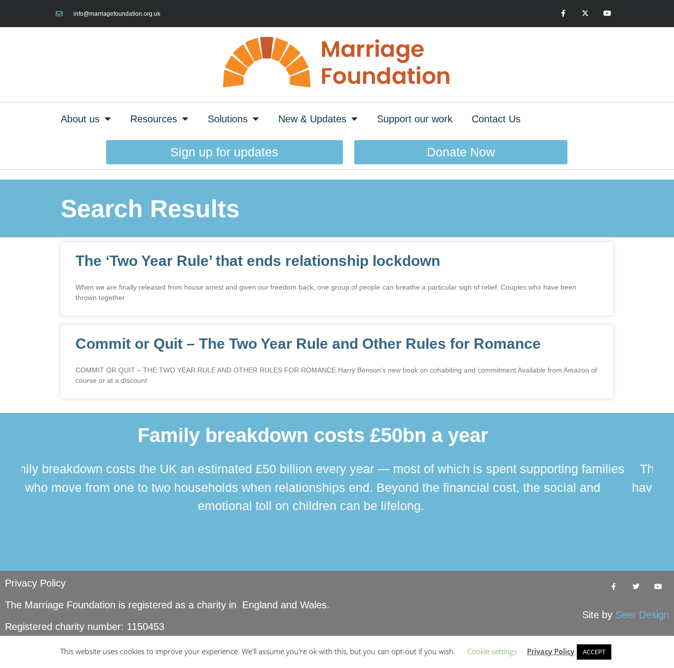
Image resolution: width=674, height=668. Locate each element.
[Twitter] (636, 587)
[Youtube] (607, 13)
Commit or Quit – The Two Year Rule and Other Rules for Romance (308, 343)
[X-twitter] (585, 13)
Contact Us (496, 118)
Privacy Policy (35, 583)
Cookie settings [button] (492, 651)
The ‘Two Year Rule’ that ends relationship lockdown (257, 261)
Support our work (414, 118)
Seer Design (642, 614)
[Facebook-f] (563, 13)
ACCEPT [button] (594, 651)
